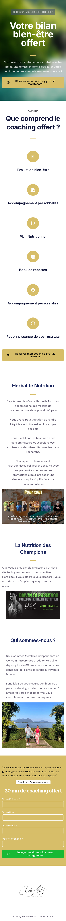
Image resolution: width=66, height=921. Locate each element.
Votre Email (9, 825)
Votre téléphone (12, 838)
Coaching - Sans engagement (33, 782)
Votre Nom (8, 812)
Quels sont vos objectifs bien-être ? (33, 12)
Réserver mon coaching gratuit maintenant (35, 82)
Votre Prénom (11, 799)
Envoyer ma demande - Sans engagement (35, 854)
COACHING (33, 111)
